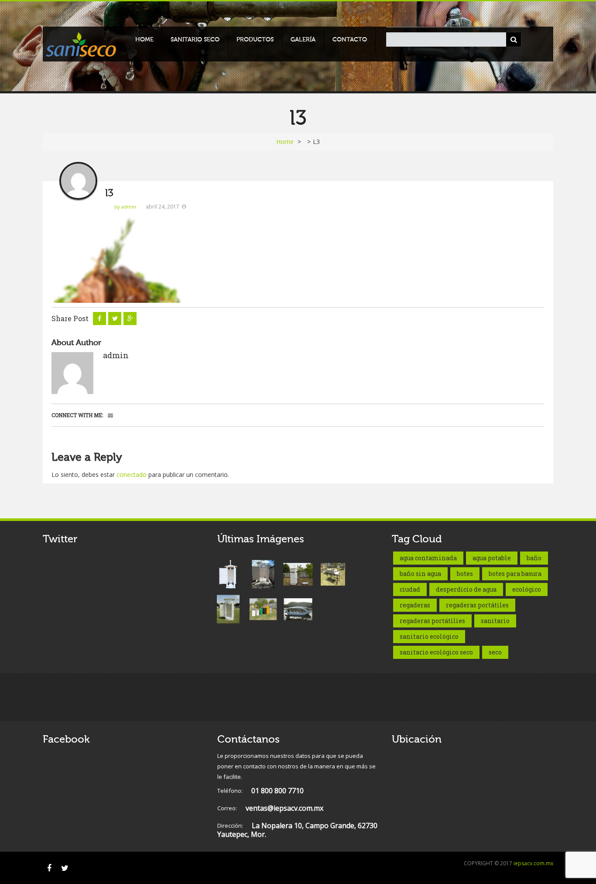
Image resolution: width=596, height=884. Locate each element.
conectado (131, 474)
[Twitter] (64, 867)
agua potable (492, 558)
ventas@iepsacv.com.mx (270, 808)
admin (116, 355)
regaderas (415, 605)
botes (465, 573)
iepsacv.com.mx (533, 863)
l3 (109, 193)
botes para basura (515, 573)
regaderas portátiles (477, 605)
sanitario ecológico (429, 636)
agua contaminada (428, 558)
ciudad (410, 589)
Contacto (349, 39)
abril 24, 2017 (162, 206)
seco (495, 652)
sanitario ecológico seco (436, 652)
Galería (303, 39)
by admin (125, 206)
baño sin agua (420, 573)
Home (144, 39)
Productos (255, 39)
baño (534, 558)
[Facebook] (49, 867)
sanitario (495, 621)
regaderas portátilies (432, 621)
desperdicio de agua (466, 589)
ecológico (526, 589)
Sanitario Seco (195, 39)
